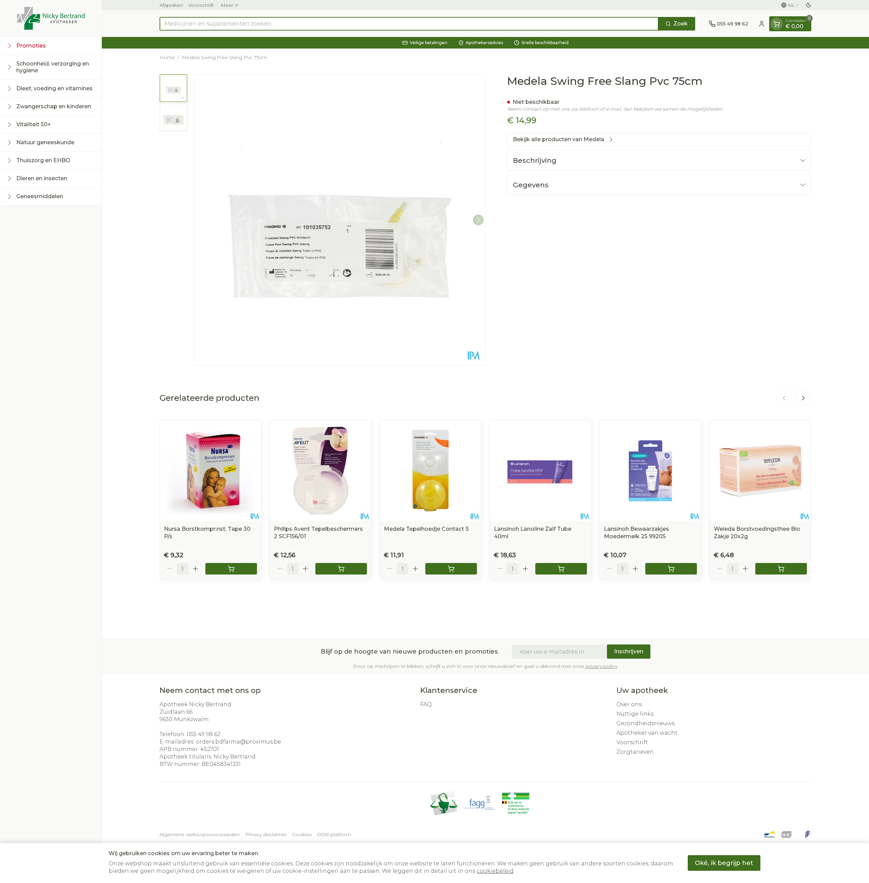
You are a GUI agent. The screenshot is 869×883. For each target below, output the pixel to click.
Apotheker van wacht (647, 733)
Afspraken (171, 5)
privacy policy (601, 666)
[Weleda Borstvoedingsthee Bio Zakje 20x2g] (760, 470)
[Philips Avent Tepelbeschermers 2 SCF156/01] (320, 470)
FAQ (426, 704)
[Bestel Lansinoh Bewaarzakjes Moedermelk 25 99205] (671, 569)
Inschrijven (628, 651)
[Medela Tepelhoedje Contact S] (430, 470)
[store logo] (51, 18)
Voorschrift (201, 5)
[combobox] (409, 24)
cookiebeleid (495, 871)
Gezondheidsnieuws (645, 723)
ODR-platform (334, 834)
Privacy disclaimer (266, 834)
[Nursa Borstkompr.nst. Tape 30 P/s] (210, 470)
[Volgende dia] (803, 398)
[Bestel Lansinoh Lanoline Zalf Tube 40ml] (561, 569)
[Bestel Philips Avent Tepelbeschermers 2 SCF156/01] (341, 569)
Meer (227, 5)
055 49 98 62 (203, 734)
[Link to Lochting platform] (807, 834)
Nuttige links (634, 714)
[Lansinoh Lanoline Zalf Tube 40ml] (540, 470)
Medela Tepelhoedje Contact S (426, 529)
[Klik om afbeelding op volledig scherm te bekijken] (340, 220)
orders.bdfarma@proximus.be (238, 741)
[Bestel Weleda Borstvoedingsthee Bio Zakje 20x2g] (781, 569)
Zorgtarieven (635, 752)
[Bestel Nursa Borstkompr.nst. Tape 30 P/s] (231, 569)
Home (167, 57)
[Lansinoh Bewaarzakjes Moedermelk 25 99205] (650, 470)
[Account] (761, 23)
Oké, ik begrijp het (724, 863)
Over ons (629, 704)
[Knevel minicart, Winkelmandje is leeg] (777, 24)
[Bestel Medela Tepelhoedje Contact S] (451, 569)
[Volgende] (478, 219)
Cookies (302, 834)
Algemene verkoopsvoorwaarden (200, 834)
